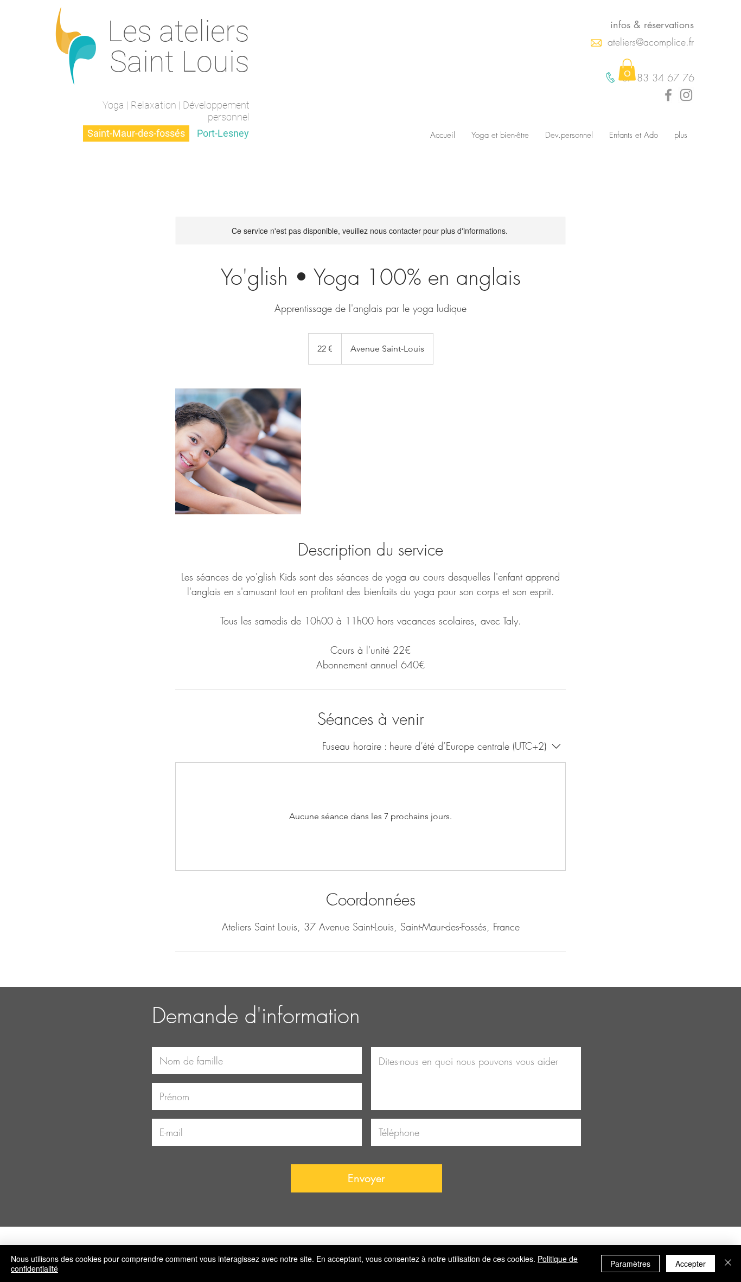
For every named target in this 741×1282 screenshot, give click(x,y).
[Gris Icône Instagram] (686, 95)
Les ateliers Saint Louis (178, 46)
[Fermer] (727, 1263)
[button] (627, 70)
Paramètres (630, 1263)
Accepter (690, 1263)
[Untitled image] (238, 451)
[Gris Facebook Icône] (668, 95)
